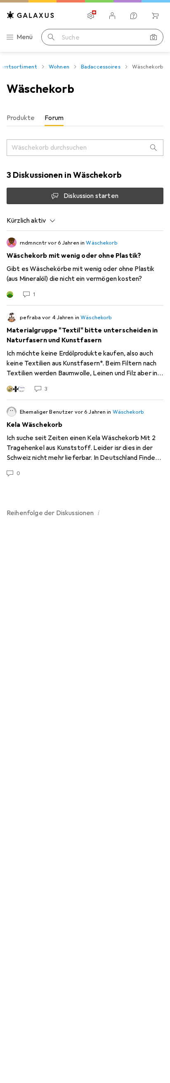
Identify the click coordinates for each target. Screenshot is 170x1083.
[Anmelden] (112, 15)
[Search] (153, 147)
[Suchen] (51, 37)
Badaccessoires (100, 67)
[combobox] (31, 220)
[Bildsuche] (153, 37)
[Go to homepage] (30, 15)
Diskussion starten (91, 196)
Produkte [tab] (21, 118)
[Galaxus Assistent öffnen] (133, 15)
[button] (99, 513)
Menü (25, 37)
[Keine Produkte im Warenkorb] (155, 15)
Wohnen (59, 67)
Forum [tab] (54, 118)
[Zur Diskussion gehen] (85, 268)
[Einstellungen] (90, 15)
